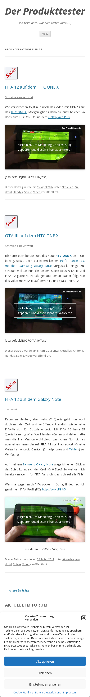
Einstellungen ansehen (45, 684)
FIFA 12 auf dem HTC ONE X (32, 87)
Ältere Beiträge (17, 590)
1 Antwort (11, 409)
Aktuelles (67, 187)
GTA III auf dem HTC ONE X (32, 235)
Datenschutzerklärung (48, 692)
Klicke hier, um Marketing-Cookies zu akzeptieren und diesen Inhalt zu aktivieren (45, 147)
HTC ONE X (19, 112)
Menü (45, 33)
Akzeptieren (45, 661)
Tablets (74, 449)
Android (78, 350)
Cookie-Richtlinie (23, 692)
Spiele (28, 192)
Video (37, 192)
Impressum (70, 692)
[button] (84, 618)
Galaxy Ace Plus (59, 117)
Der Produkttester (45, 11)
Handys (18, 192)
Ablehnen (45, 673)
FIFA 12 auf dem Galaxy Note (33, 399)
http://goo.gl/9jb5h (54, 489)
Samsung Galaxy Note (38, 464)
